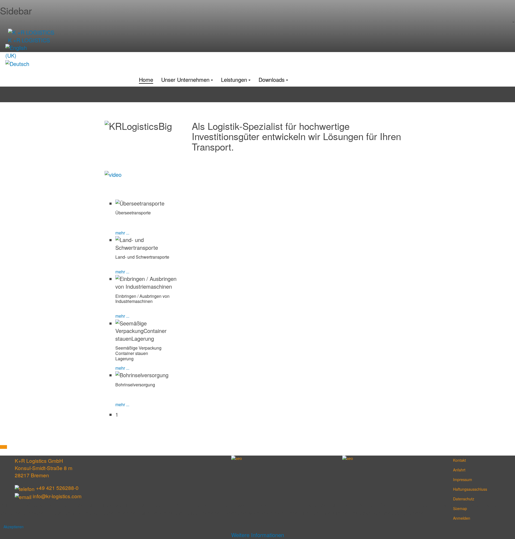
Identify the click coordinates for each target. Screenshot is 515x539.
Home (146, 79)
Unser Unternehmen (185, 79)
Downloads (272, 79)
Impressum (456, 479)
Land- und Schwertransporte (142, 257)
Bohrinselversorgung (135, 385)
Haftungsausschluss (456, 489)
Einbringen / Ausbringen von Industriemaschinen (142, 299)
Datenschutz (456, 498)
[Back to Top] (3, 447)
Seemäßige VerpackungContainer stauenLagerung (138, 353)
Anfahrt (456, 469)
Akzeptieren (13, 526)
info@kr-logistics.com (57, 496)
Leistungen (234, 79)
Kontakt (456, 460)
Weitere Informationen (257, 535)
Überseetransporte (133, 213)
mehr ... (122, 233)
